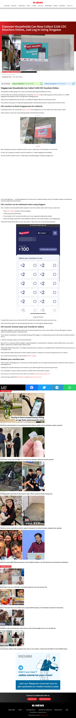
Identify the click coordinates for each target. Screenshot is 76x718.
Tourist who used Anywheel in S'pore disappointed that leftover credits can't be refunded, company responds (31, 425)
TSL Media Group (44, 715)
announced (37, 95)
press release (27, 109)
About (20, 709)
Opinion (34, 5)
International (22, 5)
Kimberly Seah (7, 77)
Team (66, 709)
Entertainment (48, 5)
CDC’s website (11, 211)
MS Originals (62, 5)
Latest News (7, 5)
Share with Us (32, 699)
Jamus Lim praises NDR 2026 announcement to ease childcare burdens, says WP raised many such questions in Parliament (34, 562)
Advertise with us (45, 699)
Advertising (11, 709)
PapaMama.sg (21, 377)
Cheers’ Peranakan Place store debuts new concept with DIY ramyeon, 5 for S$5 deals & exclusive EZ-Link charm (31, 608)
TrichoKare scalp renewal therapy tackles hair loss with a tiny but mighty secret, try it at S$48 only (28, 628)
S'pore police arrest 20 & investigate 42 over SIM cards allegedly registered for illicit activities (27, 459)
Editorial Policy (30, 709)
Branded (55, 5)
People (28, 5)
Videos (69, 5)
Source (38, 146)
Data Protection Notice (45, 709)
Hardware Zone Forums (34, 377)
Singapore (13, 5)
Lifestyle (40, 5)
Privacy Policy (58, 709)
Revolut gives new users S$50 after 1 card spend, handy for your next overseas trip (23, 587)
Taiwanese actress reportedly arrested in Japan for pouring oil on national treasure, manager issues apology (31, 528)
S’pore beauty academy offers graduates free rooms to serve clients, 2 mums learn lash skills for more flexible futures (33, 649)
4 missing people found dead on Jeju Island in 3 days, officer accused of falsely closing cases (26, 494)
